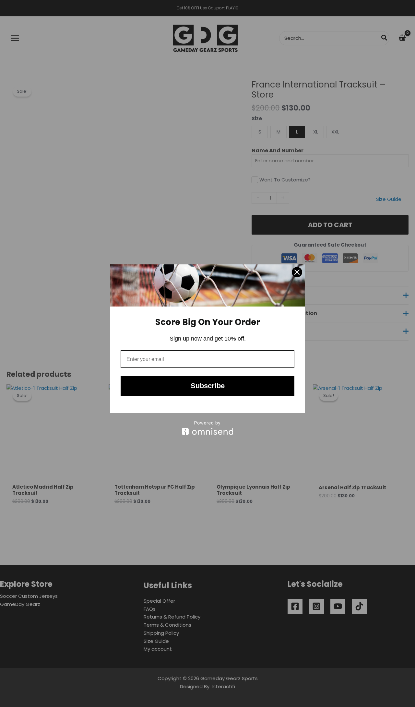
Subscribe (208, 386)
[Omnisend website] (207, 428)
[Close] (297, 272)
